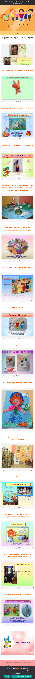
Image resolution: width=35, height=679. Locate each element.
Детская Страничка (17, 24)
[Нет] (33, 672)
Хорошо (7, 676)
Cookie (17, 668)
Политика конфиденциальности (21, 676)
